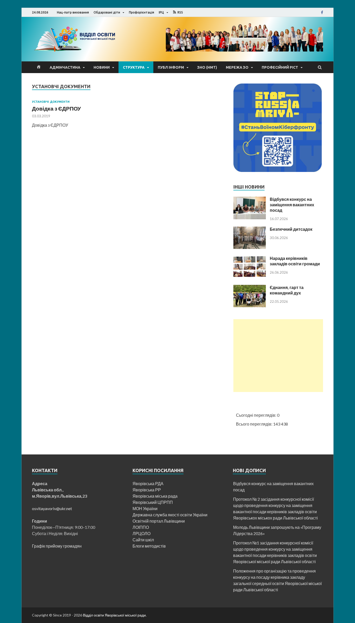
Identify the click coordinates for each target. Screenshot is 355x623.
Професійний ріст (280, 67)
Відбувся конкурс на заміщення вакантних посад (292, 205)
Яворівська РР (147, 489)
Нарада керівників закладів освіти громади (295, 261)
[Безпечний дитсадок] (249, 247)
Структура (133, 67)
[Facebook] (322, 12)
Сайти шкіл (143, 539)
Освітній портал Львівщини (159, 520)
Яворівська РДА (148, 483)
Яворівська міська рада (155, 495)
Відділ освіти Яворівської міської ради (114, 615)
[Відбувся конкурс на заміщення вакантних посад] (249, 217)
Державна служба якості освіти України (170, 514)
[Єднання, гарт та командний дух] (249, 305)
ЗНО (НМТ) (207, 67)
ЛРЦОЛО (141, 533)
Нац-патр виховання (73, 12)
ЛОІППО (141, 527)
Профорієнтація (141, 12)
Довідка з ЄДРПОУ (56, 108)
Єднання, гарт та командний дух (287, 290)
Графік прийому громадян (57, 545)
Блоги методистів (149, 545)
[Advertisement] (278, 355)
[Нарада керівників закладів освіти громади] (249, 276)
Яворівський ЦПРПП (153, 502)
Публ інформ (171, 67)
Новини (102, 67)
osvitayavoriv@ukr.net (52, 508)
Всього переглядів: (254, 423)
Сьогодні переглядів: (256, 415)
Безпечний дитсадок (291, 229)
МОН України (145, 508)
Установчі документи (51, 101)
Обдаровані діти (107, 12)
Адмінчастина (65, 67)
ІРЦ (161, 12)
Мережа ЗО (237, 67)
